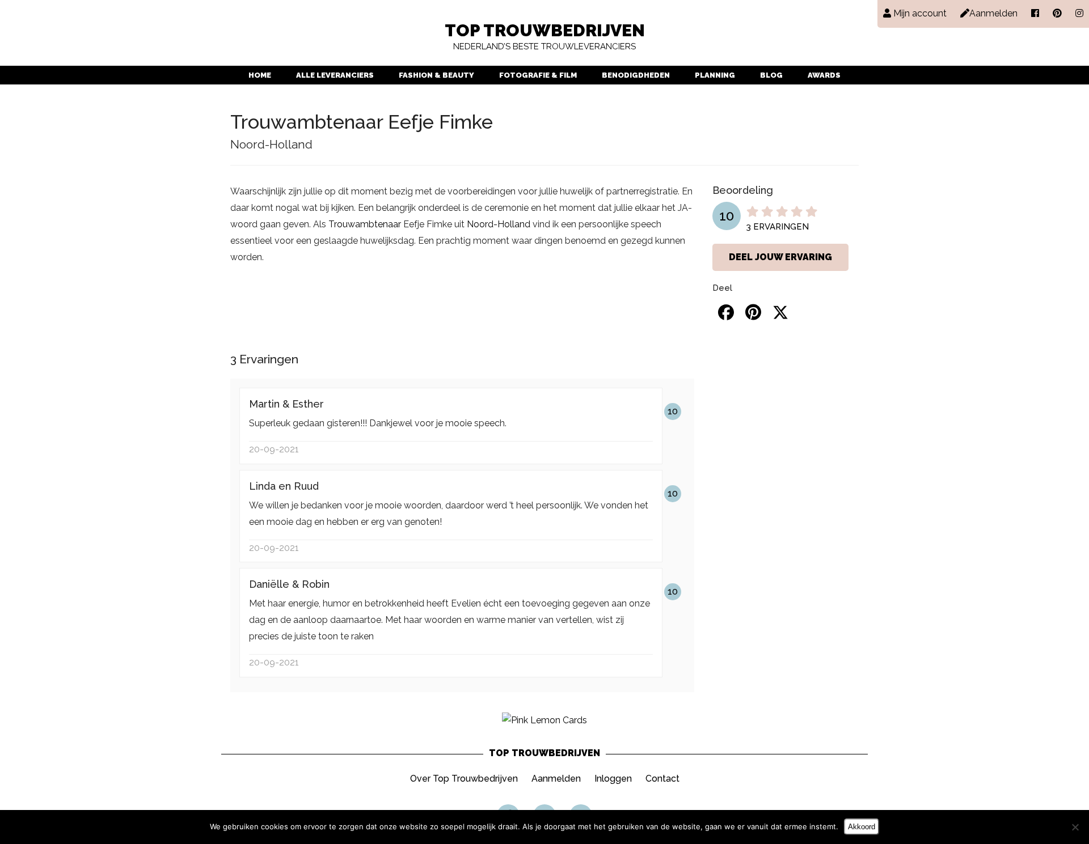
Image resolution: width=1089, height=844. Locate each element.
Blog (771, 75)
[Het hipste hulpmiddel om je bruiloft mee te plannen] (544, 720)
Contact (662, 778)
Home (259, 75)
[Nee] (1074, 827)
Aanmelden (556, 778)
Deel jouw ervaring (780, 257)
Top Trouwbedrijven (545, 37)
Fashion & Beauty (436, 75)
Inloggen (613, 778)
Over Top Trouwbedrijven (464, 778)
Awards (824, 75)
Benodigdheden (636, 75)
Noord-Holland (498, 224)
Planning (715, 75)
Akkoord (861, 826)
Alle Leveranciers (335, 75)
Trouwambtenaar (364, 224)
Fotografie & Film (538, 75)
